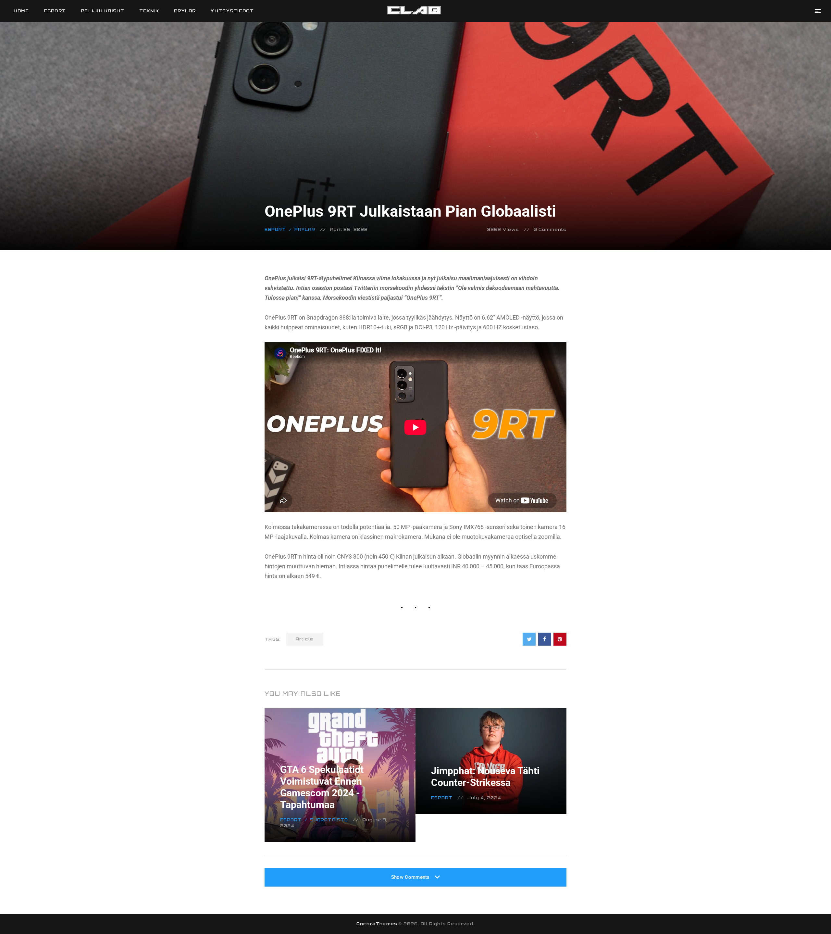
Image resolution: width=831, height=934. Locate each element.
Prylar (305, 229)
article (305, 639)
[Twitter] (529, 639)
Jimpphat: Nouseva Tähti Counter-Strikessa (485, 776)
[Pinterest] (559, 639)
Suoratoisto (329, 819)
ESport (275, 229)
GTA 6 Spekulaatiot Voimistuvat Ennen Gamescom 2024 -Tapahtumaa (322, 787)
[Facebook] (544, 639)
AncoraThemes (376, 923)
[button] (818, 11)
